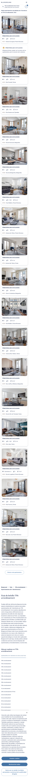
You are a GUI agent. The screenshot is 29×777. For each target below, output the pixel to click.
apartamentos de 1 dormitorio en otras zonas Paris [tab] (13, 655)
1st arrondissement (5, 688)
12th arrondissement (6, 667)
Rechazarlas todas (14, 764)
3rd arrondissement (6, 698)
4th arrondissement (6, 701)
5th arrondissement (6, 704)
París (11, 587)
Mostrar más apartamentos (14, 572)
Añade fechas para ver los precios (10, 36)
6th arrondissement (6, 707)
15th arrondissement (6, 676)
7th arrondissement (6, 710)
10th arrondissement (6, 660)
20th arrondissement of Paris (8, 691)
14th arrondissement (6, 673)
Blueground (4, 587)
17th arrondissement (20, 587)
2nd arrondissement (6, 694)
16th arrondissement (6, 679)
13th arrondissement (6, 670)
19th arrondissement (6, 685)
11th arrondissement (6, 663)
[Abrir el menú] (26, 2)
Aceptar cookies (14, 758)
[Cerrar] (26, 712)
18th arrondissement (6, 682)
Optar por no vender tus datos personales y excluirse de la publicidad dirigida (14, 772)
